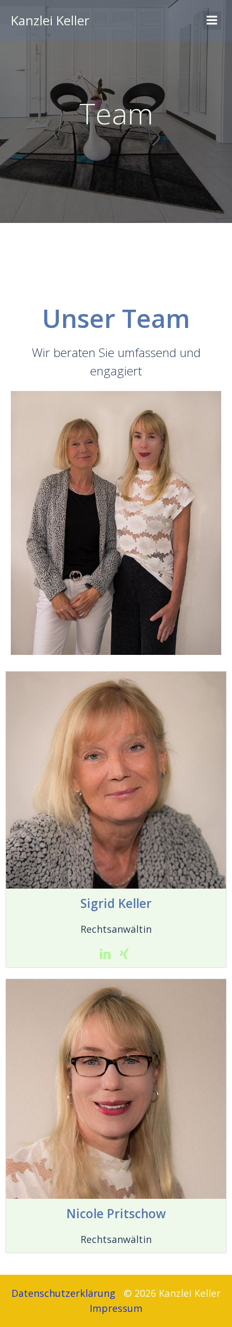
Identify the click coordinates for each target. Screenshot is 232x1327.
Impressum (117, 1308)
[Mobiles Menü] (212, 20)
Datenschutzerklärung (63, 1293)
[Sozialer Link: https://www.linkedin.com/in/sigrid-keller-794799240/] (106, 954)
